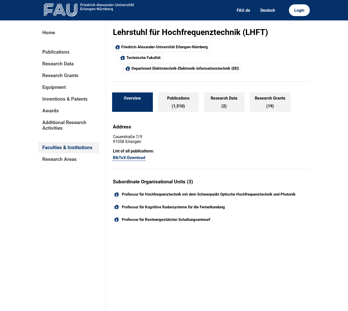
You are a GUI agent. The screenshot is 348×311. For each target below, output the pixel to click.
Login (299, 10)
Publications (56, 52)
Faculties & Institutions (67, 147)
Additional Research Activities (64, 125)
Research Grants (60, 75)
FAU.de (243, 10)
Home (48, 32)
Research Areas (59, 159)
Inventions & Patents (65, 99)
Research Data (58, 64)
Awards (50, 111)
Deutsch (267, 10)
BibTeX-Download (129, 157)
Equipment (54, 87)
